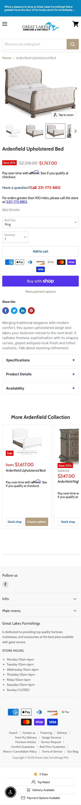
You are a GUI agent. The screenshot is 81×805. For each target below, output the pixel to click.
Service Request (51, 742)
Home (6, 58)
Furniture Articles (25, 742)
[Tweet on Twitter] (14, 310)
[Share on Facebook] (5, 310)
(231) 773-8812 (16, 202)
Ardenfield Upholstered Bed (25, 470)
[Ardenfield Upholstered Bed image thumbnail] (55, 131)
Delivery (62, 732)
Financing (46, 732)
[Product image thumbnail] (13, 131)
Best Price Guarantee (52, 746)
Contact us (28, 732)
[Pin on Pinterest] (31, 310)
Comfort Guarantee (23, 746)
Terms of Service (52, 751)
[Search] (73, 44)
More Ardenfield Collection (40, 417)
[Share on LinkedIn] (22, 310)
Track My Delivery (26, 737)
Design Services (51, 737)
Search (13, 732)
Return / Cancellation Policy (20, 751)
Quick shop (15, 521)
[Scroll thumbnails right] (74, 131)
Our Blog (72, 751)
